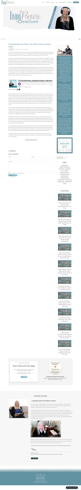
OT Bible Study (68, 181)
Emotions (66, 170)
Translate (63, 158)
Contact (35, 458)
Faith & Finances (64, 176)
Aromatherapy (65, 165)
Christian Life (61, 168)
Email (33, 156)
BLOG (43, 2)
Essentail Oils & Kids (65, 172)
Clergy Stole (67, 168)
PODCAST (52, 2)
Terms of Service (41, 482)
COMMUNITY (69, 2)
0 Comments (26, 49)
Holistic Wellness (61, 179)
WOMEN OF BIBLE (62, 2)
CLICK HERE (24, 376)
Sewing (64, 183)
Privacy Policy (35, 482)
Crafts (62, 170)
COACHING (47, 2)
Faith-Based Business (64, 178)
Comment (10, 161)
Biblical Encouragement (64, 167)
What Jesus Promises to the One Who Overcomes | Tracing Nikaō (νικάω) (65, 287)
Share (11, 49)
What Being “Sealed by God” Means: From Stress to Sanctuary (64, 319)
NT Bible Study (61, 181)
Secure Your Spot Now (31, 139)
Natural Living (68, 179)
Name (9, 156)
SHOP (57, 2)
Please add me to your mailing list (16, 173)
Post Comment (12, 175)
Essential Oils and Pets (64, 174)
